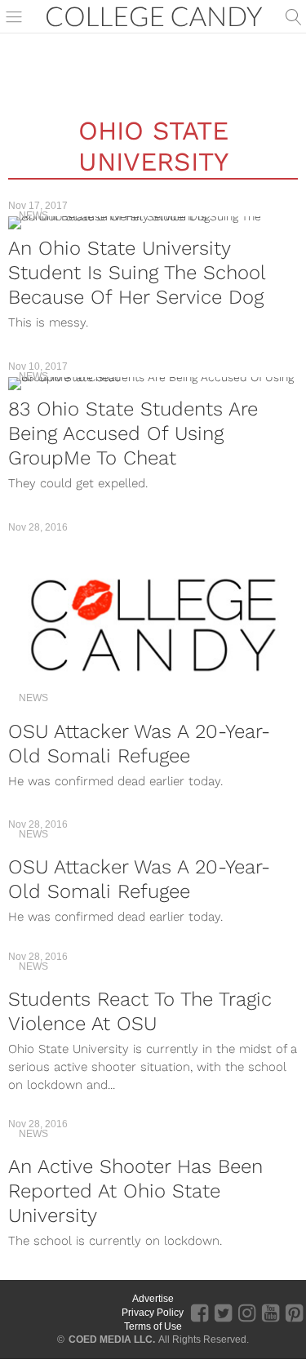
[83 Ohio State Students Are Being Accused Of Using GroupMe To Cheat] (153, 383)
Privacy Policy (153, 1312)
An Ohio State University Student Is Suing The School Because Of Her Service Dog (136, 273)
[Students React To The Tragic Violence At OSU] (153, 973)
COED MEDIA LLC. (112, 1339)
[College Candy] (154, 15)
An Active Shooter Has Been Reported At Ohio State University (135, 1191)
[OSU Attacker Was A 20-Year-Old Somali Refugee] (153, 626)
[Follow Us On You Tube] (270, 1311)
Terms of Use (153, 1326)
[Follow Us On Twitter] (223, 1311)
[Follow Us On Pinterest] (294, 1311)
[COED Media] (59, 1312)
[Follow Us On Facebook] (199, 1311)
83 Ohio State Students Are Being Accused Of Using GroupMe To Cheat (133, 433)
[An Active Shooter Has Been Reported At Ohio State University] (153, 1141)
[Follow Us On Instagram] (247, 1311)
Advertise (153, 1298)
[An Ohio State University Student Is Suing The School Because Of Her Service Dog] (153, 222)
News (33, 215)
